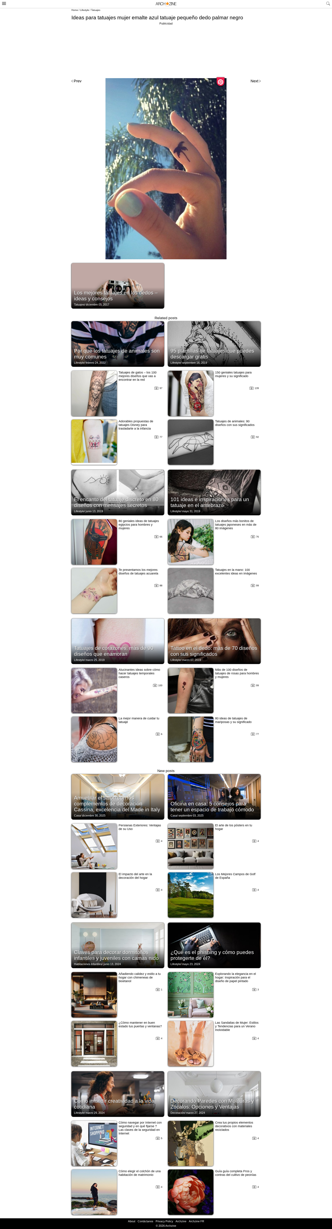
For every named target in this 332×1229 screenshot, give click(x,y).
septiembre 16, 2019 (194, 362)
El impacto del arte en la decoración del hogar (135, 875)
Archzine (181, 1221)
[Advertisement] (166, 50)
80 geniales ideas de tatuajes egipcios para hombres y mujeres (139, 524)
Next (254, 81)
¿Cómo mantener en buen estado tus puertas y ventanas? (140, 1024)
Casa (77, 815)
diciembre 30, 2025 (93, 815)
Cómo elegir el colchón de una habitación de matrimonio (140, 1173)
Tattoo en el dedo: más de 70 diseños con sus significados (213, 651)
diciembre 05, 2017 (97, 304)
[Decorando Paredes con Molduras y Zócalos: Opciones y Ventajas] (214, 1093)
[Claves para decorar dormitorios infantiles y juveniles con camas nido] (117, 945)
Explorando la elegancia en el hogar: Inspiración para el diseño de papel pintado (235, 977)
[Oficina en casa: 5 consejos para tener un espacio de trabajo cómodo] (214, 796)
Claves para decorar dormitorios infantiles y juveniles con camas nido (116, 955)
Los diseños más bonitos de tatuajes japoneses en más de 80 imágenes (235, 524)
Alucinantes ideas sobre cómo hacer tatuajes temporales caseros (139, 673)
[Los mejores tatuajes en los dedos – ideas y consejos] (117, 285)
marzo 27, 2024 (195, 1112)
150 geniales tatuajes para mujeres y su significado (233, 374)
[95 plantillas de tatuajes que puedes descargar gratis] (214, 343)
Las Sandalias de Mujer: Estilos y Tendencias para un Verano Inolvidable (237, 1026)
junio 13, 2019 (94, 511)
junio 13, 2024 (112, 964)
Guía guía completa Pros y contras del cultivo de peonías (235, 1173)
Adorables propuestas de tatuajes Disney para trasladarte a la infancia (136, 425)
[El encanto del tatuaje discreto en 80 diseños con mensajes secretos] (117, 492)
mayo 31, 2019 (191, 511)
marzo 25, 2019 (95, 659)
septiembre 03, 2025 (191, 815)
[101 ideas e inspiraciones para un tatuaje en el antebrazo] (214, 492)
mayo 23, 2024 (191, 964)
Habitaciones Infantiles (88, 964)
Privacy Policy (164, 1221)
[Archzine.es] (166, 4)
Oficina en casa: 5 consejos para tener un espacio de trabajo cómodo (212, 806)
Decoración (177, 1112)
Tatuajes (95, 10)
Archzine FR (196, 1221)
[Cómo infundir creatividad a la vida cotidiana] (117, 1093)
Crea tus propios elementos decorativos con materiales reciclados (234, 1126)
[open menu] (3, 3)
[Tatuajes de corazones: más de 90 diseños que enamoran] (117, 640)
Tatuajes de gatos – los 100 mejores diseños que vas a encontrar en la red (137, 376)
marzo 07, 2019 (191, 659)
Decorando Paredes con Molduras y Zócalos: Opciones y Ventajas (212, 1104)
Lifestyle (84, 10)
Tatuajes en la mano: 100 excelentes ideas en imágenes (236, 571)
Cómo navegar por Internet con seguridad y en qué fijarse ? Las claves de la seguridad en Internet (140, 1128)
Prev (77, 81)
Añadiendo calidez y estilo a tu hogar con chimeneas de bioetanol (140, 977)
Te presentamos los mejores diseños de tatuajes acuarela (138, 571)
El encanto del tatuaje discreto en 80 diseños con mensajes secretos (116, 502)
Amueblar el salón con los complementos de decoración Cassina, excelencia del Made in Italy (117, 803)
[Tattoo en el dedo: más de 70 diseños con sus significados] (214, 640)
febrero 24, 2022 (96, 362)
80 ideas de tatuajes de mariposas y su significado (233, 720)
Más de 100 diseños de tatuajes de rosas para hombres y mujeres (237, 673)
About (131, 1221)
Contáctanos (145, 1221)
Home (74, 10)
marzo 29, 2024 (95, 1112)
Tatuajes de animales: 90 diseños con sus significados (235, 423)
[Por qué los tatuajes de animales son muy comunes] (117, 343)
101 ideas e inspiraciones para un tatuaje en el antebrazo (209, 502)
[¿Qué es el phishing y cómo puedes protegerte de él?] (214, 945)
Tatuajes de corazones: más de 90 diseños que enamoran (114, 651)
